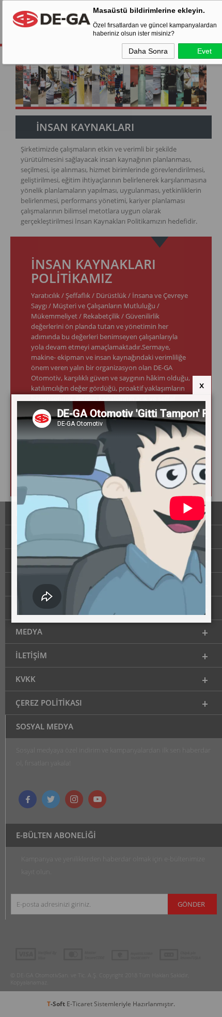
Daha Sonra (148, 51)
